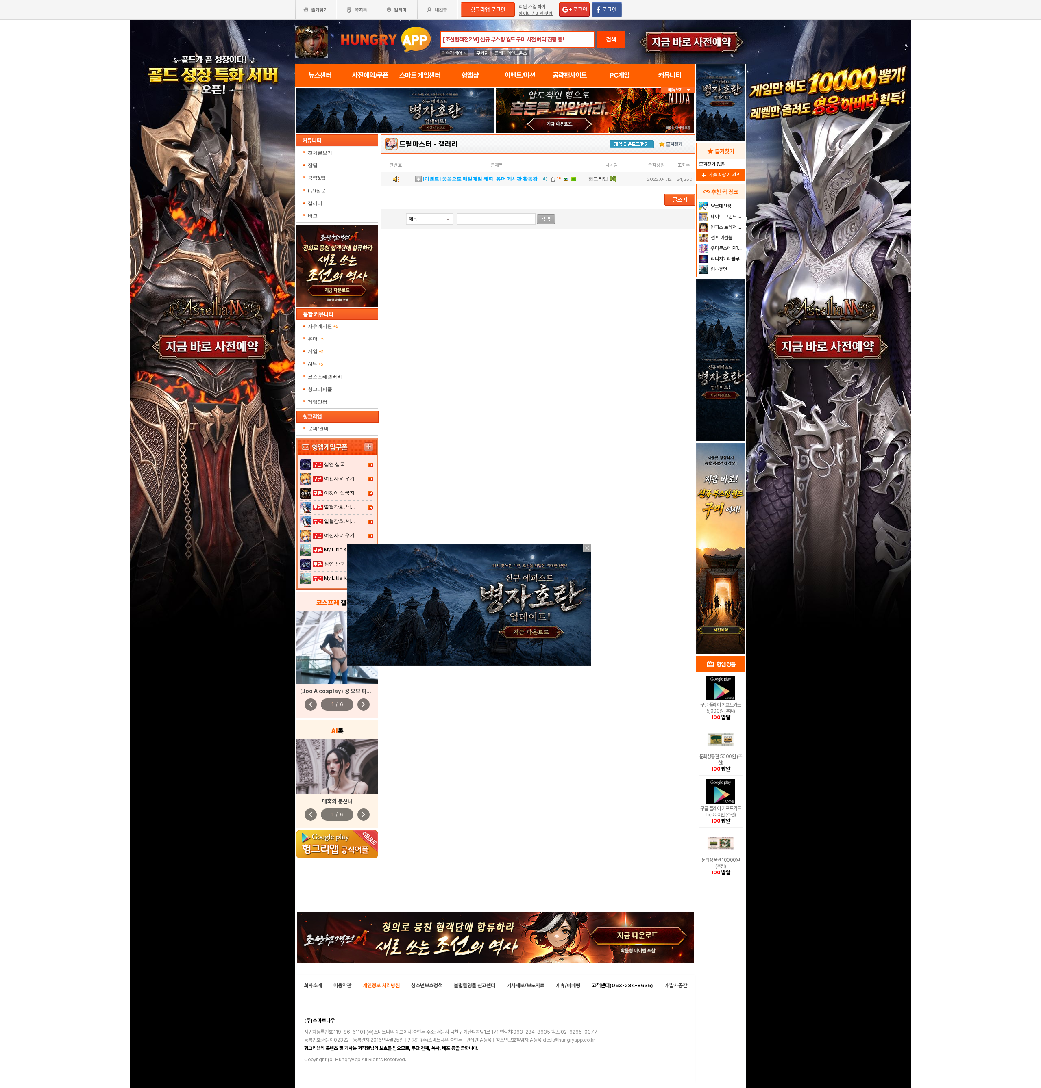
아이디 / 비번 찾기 (536, 13)
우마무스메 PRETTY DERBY (727, 248)
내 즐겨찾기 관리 (720, 175)
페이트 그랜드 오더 (727, 216)
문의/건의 (318, 428)
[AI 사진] (337, 766)
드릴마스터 (415, 144)
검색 (611, 39)
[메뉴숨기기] (678, 90)
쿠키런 (482, 53)
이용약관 (342, 985)
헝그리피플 (320, 389)
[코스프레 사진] (337, 647)
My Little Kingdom (344, 550)
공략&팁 (317, 178)
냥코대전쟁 (720, 206)
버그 (313, 216)
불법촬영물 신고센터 (474, 985)
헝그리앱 (598, 179)
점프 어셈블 (721, 238)
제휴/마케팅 (568, 985)
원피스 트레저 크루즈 (727, 227)
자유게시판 (323, 326)
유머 (316, 339)
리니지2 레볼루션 (726, 259)
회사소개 (313, 985)
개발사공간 (676, 985)
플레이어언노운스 (510, 53)
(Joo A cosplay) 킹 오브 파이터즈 (340, 691)
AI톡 (315, 364)
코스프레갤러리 (325, 376)
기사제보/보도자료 (525, 985)
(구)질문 (317, 190)
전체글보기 (320, 153)
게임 (316, 351)
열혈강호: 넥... (339, 507)
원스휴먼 (718, 269)
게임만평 (317, 402)
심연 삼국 (334, 464)
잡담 (313, 165)
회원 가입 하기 (532, 6)
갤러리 (315, 203)
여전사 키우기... (341, 478)
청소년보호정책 (426, 985)
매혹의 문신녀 (337, 801)
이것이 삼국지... (341, 493)
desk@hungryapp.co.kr (569, 1040)
